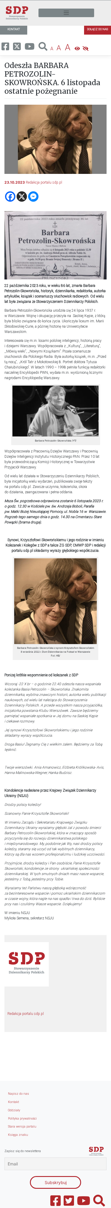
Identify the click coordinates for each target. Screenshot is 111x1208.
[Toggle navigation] (66, 13)
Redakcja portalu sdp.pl (44, 182)
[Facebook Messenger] (33, 196)
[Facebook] (10, 196)
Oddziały (14, 1110)
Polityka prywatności (22, 1118)
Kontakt (13, 1102)
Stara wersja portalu (22, 1126)
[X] (22, 196)
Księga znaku (18, 1135)
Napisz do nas (18, 1094)
